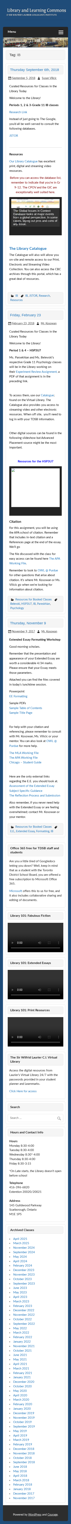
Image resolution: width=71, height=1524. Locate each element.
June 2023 (20, 1288)
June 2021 (20, 1355)
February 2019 (22, 1444)
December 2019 (23, 1413)
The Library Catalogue (28, 249)
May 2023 (20, 1292)
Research (44, 295)
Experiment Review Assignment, (36, 371)
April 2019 (20, 1435)
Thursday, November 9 (28, 623)
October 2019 (22, 1422)
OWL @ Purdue (48, 570)
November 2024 (24, 1247)
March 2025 (21, 1243)
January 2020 (22, 1408)
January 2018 (22, 1489)
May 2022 (20, 1328)
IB (16, 295)
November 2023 (24, 1274)
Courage (53, 1514)
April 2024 (20, 1261)
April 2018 (20, 1475)
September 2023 (24, 1283)
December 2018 (23, 1449)
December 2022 (23, 1310)
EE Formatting (18, 696)
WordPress (34, 1514)
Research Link (18, 112)
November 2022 (24, 1314)
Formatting (42, 831)
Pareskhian (43, 603)
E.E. (12, 831)
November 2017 (24, 1498)
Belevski (15, 603)
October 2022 (22, 1319)
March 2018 (21, 1480)
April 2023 (20, 1297)
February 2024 (22, 1265)
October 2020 (22, 1386)
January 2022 (22, 1341)
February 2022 (22, 1337)
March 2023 (21, 1301)
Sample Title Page (20, 712)
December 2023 (23, 1270)
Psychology (17, 608)
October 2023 (22, 1279)
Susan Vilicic (49, 78)
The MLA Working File (24, 753)
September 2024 (24, 1252)
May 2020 (20, 1390)
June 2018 (20, 1466)
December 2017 (23, 1493)
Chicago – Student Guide (25, 762)
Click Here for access (23, 1091)
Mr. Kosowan (49, 323)
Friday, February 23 (25, 315)
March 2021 (21, 1368)
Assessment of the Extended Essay (31, 786)
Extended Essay (25, 831)
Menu (12, 31)
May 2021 (20, 1359)
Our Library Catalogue (23, 161)
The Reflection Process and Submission (34, 795)
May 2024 (20, 1256)
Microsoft (15, 891)
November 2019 (24, 1417)
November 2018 (24, 1453)
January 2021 (22, 1377)
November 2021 (24, 1346)
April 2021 (20, 1364)
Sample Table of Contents (25, 708)
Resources (16, 300)
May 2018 (20, 1471)
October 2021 (22, 1350)
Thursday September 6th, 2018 (34, 70)
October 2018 (22, 1458)
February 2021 (22, 1373)
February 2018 (22, 1484)
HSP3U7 (26, 603)
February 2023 (22, 1306)
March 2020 (21, 1399)
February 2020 (22, 1404)
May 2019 (20, 1431)
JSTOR (13, 135)
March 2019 (21, 1440)
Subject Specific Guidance (25, 790)
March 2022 (21, 1332)
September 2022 (24, 1323)
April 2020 (20, 1395)
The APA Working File (23, 757)
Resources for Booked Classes (33, 599)
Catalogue (47, 395)
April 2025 (20, 1239)
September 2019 (24, 1426)
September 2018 (24, 1462)
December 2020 (23, 1381)
